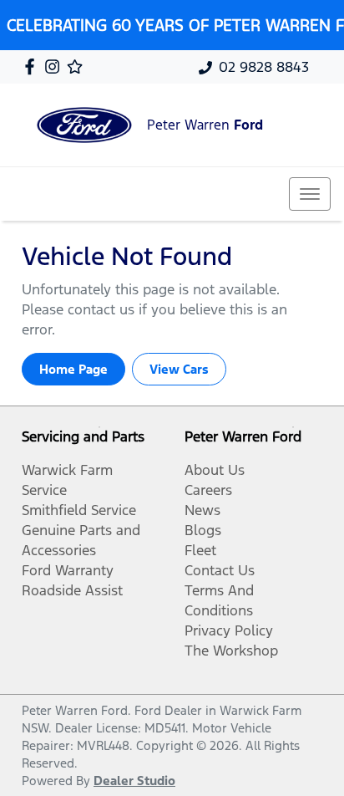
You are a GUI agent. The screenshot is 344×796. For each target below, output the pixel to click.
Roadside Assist (72, 590)
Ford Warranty (68, 570)
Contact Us (220, 570)
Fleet (200, 550)
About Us (215, 470)
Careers (208, 490)
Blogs (203, 530)
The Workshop (231, 650)
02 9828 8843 (264, 67)
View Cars (179, 369)
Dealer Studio (134, 780)
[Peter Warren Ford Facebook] (33, 66)
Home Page (73, 369)
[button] (310, 194)
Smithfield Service (79, 510)
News (202, 510)
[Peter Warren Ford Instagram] (55, 66)
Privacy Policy (229, 630)
